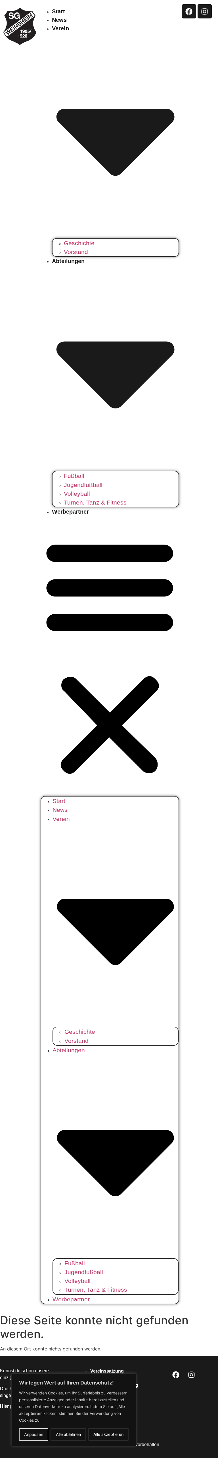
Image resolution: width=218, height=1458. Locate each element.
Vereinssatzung (107, 1371)
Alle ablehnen (68, 1434)
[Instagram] (205, 11)
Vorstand (76, 252)
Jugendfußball (83, 485)
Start (58, 11)
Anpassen (33, 1434)
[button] (110, 656)
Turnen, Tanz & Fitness (95, 502)
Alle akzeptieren (108, 1434)
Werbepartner (70, 512)
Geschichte (79, 243)
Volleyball (77, 493)
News (59, 20)
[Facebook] (189, 11)
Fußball (74, 475)
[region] (73, 1410)
